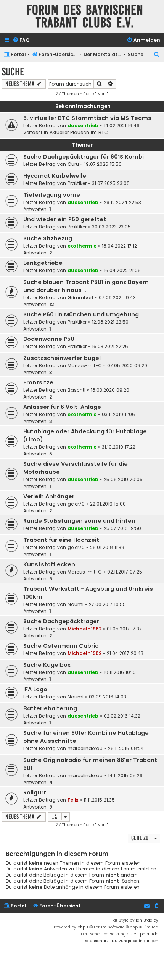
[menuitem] (21, 40)
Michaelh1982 (84, 628)
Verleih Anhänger (48, 496)
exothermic (82, 246)
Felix (73, 800)
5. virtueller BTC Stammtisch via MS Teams (87, 118)
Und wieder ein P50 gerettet (64, 219)
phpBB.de (149, 934)
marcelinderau (85, 748)
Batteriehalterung (50, 708)
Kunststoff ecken (49, 564)
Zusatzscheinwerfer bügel (62, 358)
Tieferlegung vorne (51, 195)
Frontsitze (38, 382)
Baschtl (76, 390)
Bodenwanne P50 (48, 339)
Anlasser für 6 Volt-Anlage (62, 407)
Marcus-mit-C (85, 365)
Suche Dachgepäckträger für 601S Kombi (83, 156)
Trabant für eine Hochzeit (61, 540)
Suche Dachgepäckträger (61, 621)
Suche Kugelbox (47, 665)
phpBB (83, 927)
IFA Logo (35, 689)
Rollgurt (34, 792)
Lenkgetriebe (43, 263)
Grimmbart (80, 297)
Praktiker (77, 183)
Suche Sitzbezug (47, 238)
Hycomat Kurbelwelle (54, 176)
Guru (73, 164)
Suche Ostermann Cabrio (61, 646)
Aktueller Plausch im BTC (79, 132)
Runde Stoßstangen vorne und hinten (79, 521)
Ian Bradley (147, 920)
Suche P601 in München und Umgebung (81, 314)
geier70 (76, 504)
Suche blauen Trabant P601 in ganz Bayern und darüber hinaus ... (86, 286)
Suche (13, 72)
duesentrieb (83, 125)
